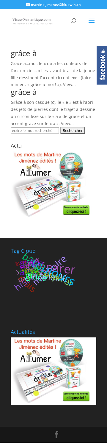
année (32, 262)
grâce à (24, 53)
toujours (53, 271)
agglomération (40, 273)
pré (31, 272)
